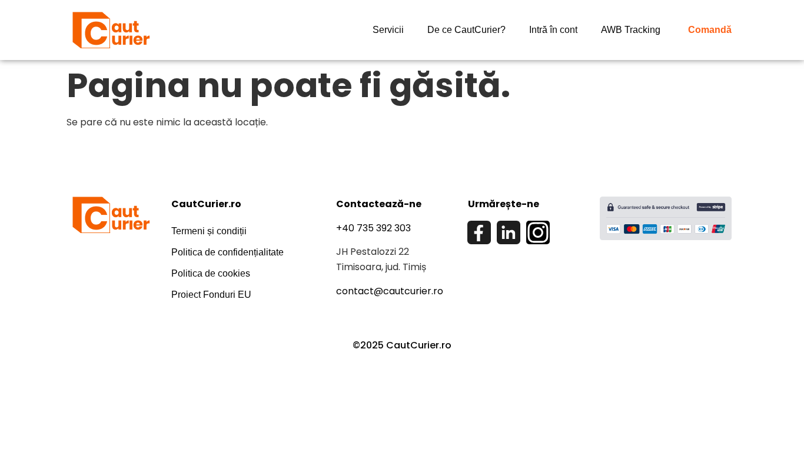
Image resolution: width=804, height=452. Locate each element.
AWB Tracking (630, 30)
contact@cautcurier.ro (389, 291)
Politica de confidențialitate (227, 252)
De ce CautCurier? (466, 30)
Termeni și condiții (209, 231)
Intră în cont (553, 30)
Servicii (388, 30)
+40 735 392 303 (373, 228)
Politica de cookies (210, 273)
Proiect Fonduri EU (211, 295)
